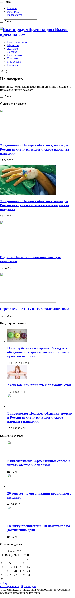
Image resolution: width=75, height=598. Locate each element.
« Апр (3, 583)
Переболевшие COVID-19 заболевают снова (34, 309)
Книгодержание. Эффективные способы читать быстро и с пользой (38, 463)
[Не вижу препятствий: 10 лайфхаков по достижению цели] (17, 518)
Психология (14, 55)
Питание (12, 58)
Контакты (13, 11)
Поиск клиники (17, 42)
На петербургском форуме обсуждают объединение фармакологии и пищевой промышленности (38, 352)
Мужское (13, 45)
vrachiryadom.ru (9, 586)
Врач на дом (28, 586)
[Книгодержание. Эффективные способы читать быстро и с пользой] (17, 453)
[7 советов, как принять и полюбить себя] (17, 377)
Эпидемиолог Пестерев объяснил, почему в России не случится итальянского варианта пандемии (34, 149)
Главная (12, 8)
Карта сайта (14, 14)
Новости (12, 65)
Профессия (14, 61)
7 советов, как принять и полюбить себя (39, 385)
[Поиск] (1, 2)
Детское (12, 51)
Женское (12, 48)
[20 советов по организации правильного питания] (17, 486)
